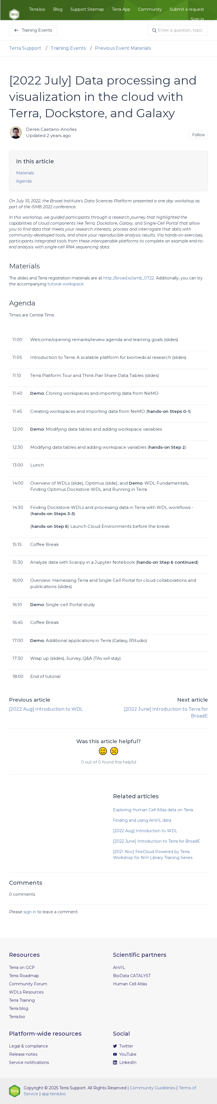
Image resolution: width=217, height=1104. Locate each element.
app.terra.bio (54, 1093)
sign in (29, 911)
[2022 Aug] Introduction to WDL (46, 709)
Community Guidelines (152, 1087)
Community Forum (28, 983)
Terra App (121, 9)
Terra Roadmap (24, 975)
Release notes (23, 1054)
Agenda (24, 181)
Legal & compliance (28, 1046)
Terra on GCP (22, 967)
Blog (57, 9)
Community (150, 9)
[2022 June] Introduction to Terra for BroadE (156, 841)
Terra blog (18, 1008)
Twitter (125, 1046)
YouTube (127, 1054)
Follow (198, 134)
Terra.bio (37, 9)
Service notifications (29, 1062)
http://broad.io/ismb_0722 (128, 278)
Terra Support (25, 48)
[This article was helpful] (103, 751)
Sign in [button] (197, 19)
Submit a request (187, 9)
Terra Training (22, 1000)
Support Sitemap (87, 9)
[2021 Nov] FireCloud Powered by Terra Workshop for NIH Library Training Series (152, 854)
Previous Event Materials (123, 48)
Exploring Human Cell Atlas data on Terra (153, 809)
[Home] (14, 14)
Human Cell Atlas (130, 983)
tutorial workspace (65, 284)
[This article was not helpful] (114, 751)
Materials (25, 172)
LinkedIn (127, 1062)
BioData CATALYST (132, 975)
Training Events (68, 48)
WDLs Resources (26, 992)
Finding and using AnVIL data (142, 820)
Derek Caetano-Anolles (51, 129)
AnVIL (119, 967)
